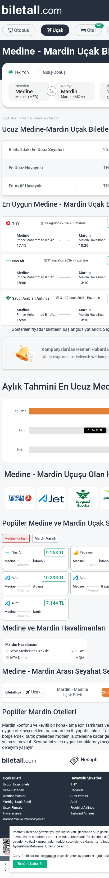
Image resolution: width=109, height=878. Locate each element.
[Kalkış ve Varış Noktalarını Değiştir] (51, 91)
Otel (94, 29)
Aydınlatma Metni (25, 846)
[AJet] (51, 498)
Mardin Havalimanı (21, 644)
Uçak (57, 30)
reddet (60, 841)
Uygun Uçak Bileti (16, 784)
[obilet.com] (31, 14)
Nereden (22, 86)
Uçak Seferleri (13, 790)
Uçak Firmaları (13, 807)
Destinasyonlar (14, 796)
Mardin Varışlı (45, 538)
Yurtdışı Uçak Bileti (17, 802)
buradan (50, 856)
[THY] (20, 498)
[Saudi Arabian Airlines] (83, 498)
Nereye (66, 86)
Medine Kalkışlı (15, 538)
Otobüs (21, 30)
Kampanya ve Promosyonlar (23, 819)
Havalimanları (13, 813)
